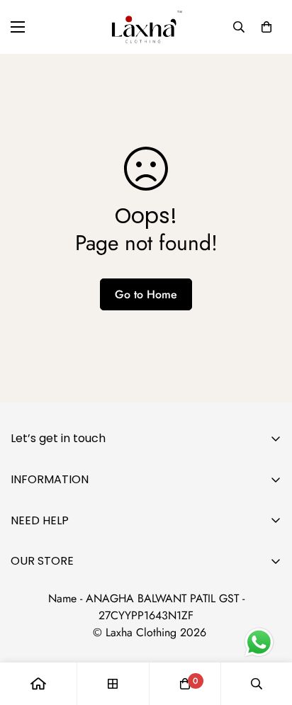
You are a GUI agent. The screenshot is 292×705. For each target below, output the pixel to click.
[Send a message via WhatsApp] (259, 642)
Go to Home (146, 294)
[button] (266, 27)
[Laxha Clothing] (146, 27)
